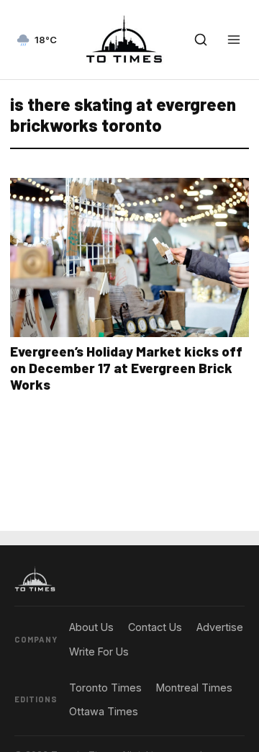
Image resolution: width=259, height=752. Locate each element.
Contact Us (155, 627)
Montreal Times (194, 687)
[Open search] (201, 39)
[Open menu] (234, 39)
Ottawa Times (103, 711)
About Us (91, 627)
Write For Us (99, 651)
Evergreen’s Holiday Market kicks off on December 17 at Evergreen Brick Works (126, 368)
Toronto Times (105, 687)
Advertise (219, 627)
